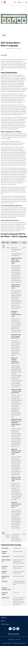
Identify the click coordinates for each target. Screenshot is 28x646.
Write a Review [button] (18, 48)
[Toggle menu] (1, 2)
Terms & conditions (6, 643)
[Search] (15, 2)
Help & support (11, 639)
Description (4, 55)
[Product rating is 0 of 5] (3, 48)
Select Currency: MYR (13, 634)
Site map (18, 639)
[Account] (26, 2)
